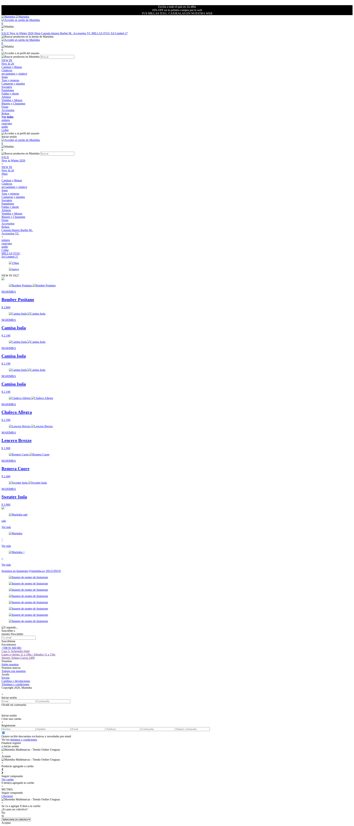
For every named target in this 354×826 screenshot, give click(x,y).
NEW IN (6, 60)
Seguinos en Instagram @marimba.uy (23, 571)
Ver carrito (7, 779)
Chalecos (6, 70)
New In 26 (7, 63)
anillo (4, 126)
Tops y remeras (10, 80)
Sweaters (6, 86)
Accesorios (7, 110)
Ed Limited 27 (119, 33)
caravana (6, 123)
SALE (5, 33)
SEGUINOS (53, 571)
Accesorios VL (82, 33)
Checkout (7, 796)
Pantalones (7, 90)
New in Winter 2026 (22, 33)
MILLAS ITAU (101, 33)
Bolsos (5, 113)
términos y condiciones (23, 739)
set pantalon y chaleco (14, 73)
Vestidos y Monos (11, 100)
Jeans (4, 77)
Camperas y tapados (13, 83)
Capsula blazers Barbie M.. (57, 33)
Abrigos (6, 96)
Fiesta (4, 106)
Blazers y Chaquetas (13, 103)
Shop (37, 33)
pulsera (5, 120)
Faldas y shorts (10, 93)
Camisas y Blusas (11, 67)
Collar (5, 130)
